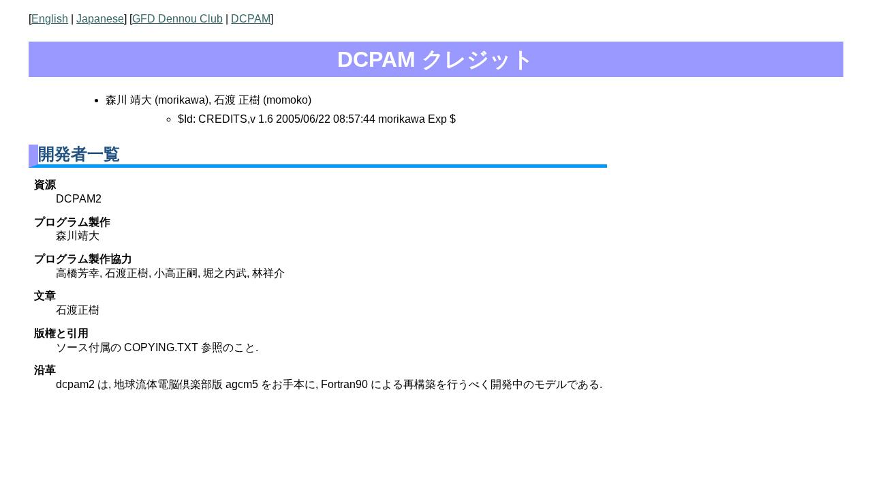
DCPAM (250, 19)
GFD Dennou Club (177, 19)
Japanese (100, 19)
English (49, 19)
